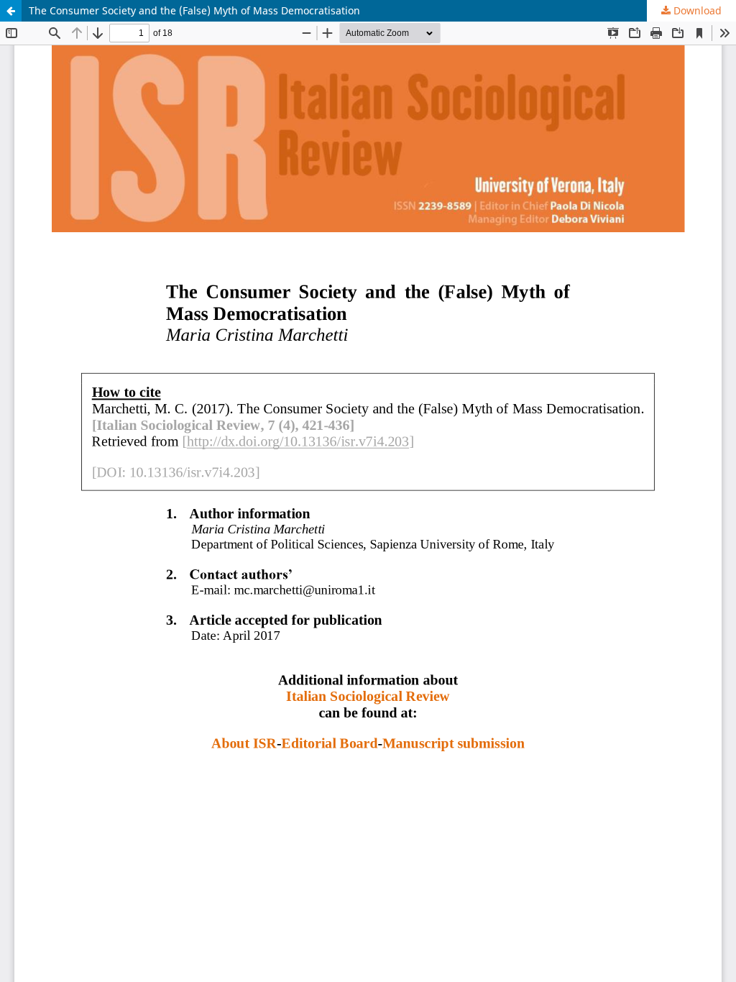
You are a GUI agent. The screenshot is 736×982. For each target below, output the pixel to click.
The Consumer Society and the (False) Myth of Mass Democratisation (194, 10)
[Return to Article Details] (11, 11)
